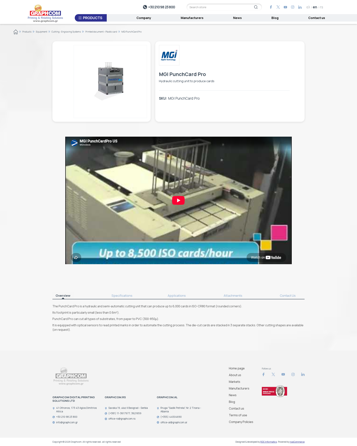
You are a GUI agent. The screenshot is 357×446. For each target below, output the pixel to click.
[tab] (66, 295)
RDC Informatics (268, 441)
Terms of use (238, 415)
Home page (237, 368)
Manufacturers (192, 18)
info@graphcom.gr (67, 422)
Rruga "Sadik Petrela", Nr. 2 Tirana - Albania (180, 409)
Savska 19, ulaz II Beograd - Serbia (128, 408)
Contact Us (288, 295)
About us (235, 375)
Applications (177, 295)
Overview (63, 295)
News (237, 18)
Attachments (233, 295)
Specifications (122, 295)
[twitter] (278, 7)
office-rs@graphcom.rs (121, 418)
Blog (275, 18)
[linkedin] (300, 7)
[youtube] (285, 7)
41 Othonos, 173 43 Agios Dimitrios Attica (76, 409)
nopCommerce (297, 441)
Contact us (316, 18)
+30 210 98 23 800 (161, 7)
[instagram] (292, 7)
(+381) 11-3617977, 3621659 (124, 413)
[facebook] (271, 7)
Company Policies (241, 422)
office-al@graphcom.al (173, 422)
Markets (234, 382)
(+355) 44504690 (171, 416)
